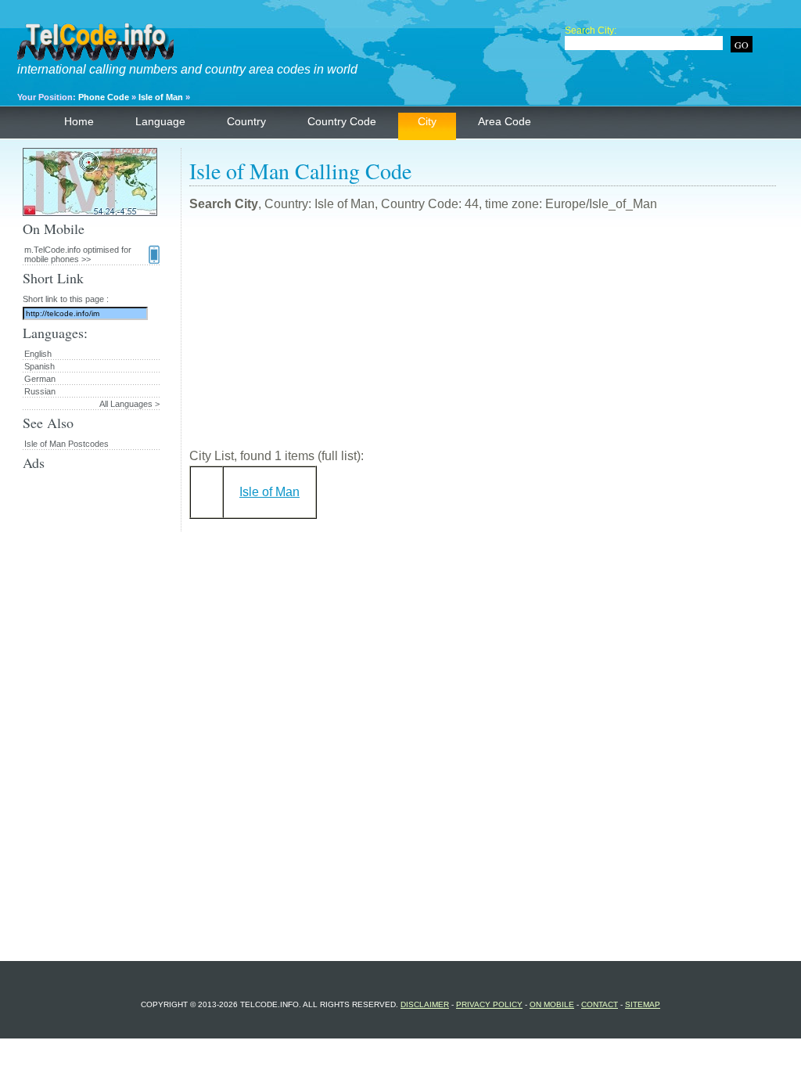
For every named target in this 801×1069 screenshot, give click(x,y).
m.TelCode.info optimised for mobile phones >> (77, 254)
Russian (40, 391)
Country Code (341, 121)
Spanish (39, 366)
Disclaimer (424, 1004)
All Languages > (129, 404)
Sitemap (642, 1004)
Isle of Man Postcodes (66, 443)
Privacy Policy (489, 1004)
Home (79, 121)
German (40, 378)
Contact (599, 1004)
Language (160, 121)
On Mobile (552, 1004)
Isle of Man (160, 97)
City (427, 121)
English (38, 353)
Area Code (504, 121)
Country (246, 121)
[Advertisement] (482, 336)
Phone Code (103, 97)
